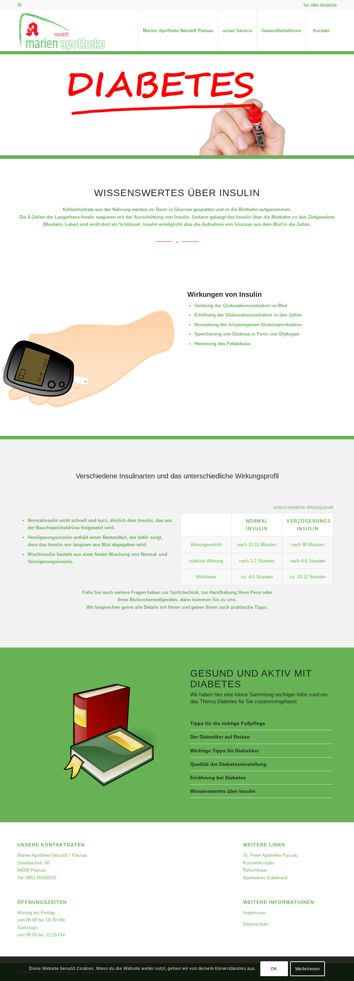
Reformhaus (255, 870)
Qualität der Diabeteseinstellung (228, 764)
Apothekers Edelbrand (265, 877)
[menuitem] (178, 30)
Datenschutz (255, 924)
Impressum (254, 912)
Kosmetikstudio (258, 862)
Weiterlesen (307, 968)
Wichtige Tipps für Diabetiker (224, 750)
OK (274, 968)
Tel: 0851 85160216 (320, 5)
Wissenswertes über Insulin (222, 791)
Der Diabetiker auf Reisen (220, 737)
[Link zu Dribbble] (19, 5)
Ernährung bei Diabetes (218, 777)
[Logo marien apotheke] (61, 30)
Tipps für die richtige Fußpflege (227, 723)
